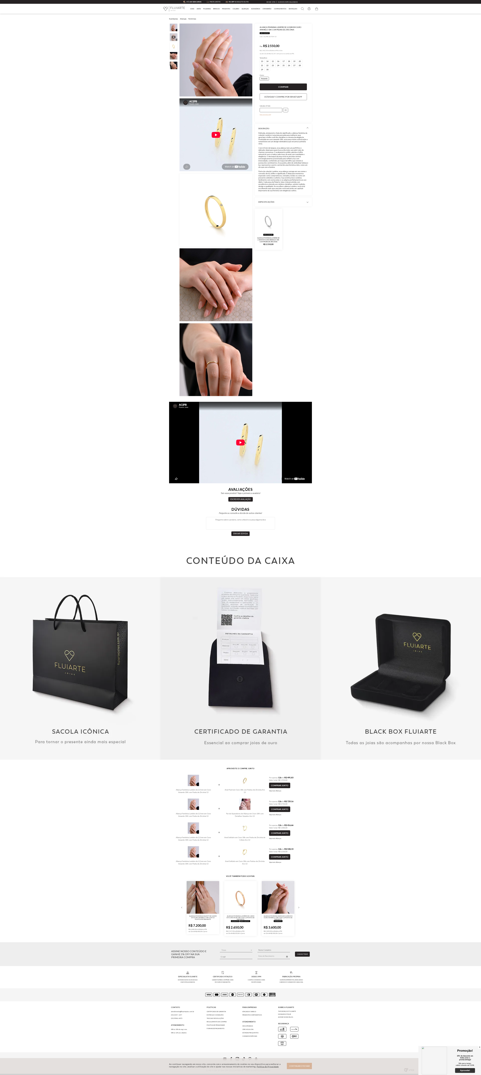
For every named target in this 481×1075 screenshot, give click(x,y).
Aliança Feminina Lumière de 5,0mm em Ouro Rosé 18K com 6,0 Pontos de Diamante (203, 917)
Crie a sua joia (247, 1029)
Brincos (216, 9)
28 (300, 65)
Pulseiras (207, 9)
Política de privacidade (216, 1025)
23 (273, 65)
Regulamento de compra (217, 1022)
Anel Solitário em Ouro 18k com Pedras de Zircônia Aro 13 (245, 862)
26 (289, 65)
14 (267, 61)
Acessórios (255, 9)
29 (262, 69)
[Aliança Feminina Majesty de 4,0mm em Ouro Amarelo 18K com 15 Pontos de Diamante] (278, 897)
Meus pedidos (247, 1026)
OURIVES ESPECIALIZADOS (288, 2)
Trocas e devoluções (215, 1018)
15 (273, 61)
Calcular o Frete (265, 106)
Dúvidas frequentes (250, 1033)
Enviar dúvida (240, 533)
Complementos (280, 9)
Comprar (283, 86)
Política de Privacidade (268, 1066)
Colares (236, 9)
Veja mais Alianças (275, 791)
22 (267, 65)
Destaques (293, 9)
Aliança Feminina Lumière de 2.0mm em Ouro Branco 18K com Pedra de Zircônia (268, 239)
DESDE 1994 (270, 2)
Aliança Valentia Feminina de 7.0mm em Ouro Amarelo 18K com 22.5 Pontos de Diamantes (240, 917)
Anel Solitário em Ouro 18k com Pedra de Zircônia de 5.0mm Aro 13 (244, 838)
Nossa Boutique (284, 1014)
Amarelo (264, 78)
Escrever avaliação (240, 499)
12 (265, 53)
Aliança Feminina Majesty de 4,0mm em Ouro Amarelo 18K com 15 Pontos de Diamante (278, 917)
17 (284, 61)
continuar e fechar (299, 1066)
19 (294, 61)
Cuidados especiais (249, 1036)
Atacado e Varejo (249, 1011)
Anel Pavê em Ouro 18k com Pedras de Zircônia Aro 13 (245, 791)
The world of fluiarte (287, 1011)
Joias (192, 9)
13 (262, 61)
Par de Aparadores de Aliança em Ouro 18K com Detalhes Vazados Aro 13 (245, 814)
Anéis (199, 9)
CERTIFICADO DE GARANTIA (216, 1011)
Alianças (245, 9)
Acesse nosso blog (285, 1017)
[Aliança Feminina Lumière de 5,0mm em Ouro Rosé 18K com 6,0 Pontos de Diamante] (203, 897)
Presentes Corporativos (252, 1015)
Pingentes (226, 9)
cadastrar (302, 954)
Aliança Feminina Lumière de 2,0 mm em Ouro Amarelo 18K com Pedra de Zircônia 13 (193, 791)
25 (284, 65)
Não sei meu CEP (265, 114)
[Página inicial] (174, 9)
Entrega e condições (215, 1015)
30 (267, 69)
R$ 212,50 (272, 53)
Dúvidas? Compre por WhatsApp (283, 97)
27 (294, 65)
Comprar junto (279, 785)
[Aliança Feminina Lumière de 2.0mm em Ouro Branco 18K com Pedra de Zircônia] (268, 221)
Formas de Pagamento (215, 1028)
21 (262, 65)
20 (300, 61)
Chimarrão (267, 9)
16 (278, 61)
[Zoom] (215, 60)
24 (278, 65)
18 (289, 61)
